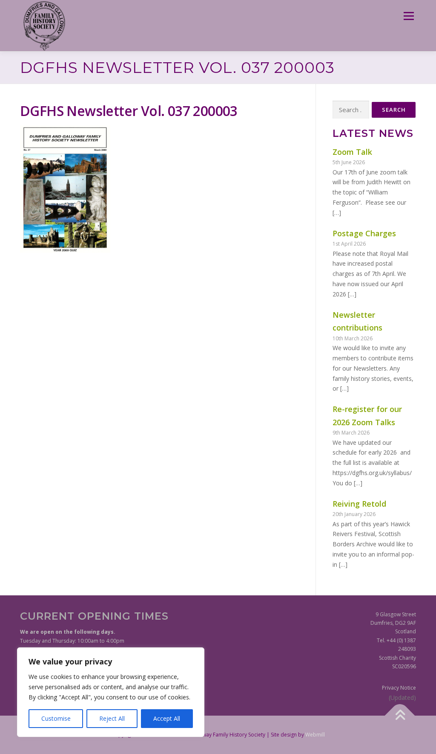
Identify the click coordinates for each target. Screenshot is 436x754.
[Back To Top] (400, 715)
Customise (56, 718)
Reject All (112, 718)
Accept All (166, 718)
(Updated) (402, 697)
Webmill (315, 734)
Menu (408, 16)
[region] (110, 692)
